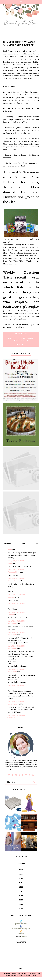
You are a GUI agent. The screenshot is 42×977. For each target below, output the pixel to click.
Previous (7, 543)
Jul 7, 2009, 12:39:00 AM (16, 595)
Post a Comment (9, 718)
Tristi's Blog (23, 311)
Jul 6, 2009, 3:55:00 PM (16, 561)
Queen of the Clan (25, 338)
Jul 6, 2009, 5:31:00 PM (16, 579)
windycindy (12, 624)
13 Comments (21, 334)
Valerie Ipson (13, 704)
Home (23, 543)
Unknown (11, 688)
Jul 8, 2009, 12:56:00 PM (16, 646)
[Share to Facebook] (17, 344)
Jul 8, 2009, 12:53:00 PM (16, 632)
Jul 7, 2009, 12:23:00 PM (16, 603)
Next (37, 543)
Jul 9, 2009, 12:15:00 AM (16, 715)
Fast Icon (24, 936)
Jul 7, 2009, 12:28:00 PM (16, 612)
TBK (34, 975)
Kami (10, 550)
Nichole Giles (13, 581)
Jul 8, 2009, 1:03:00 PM (16, 669)
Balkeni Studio (11, 975)
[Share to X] (20, 344)
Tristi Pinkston (28, 245)
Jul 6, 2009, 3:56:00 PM (16, 570)
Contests (12, 338)
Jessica (11, 597)
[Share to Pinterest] (24, 344)
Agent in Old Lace (11, 245)
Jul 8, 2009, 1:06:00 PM (16, 685)
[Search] (34, 782)
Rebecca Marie (13, 572)
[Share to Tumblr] (22, 344)
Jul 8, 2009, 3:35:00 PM (16, 701)
